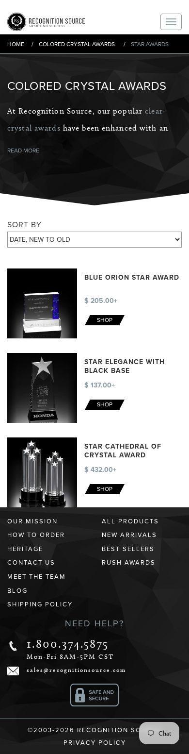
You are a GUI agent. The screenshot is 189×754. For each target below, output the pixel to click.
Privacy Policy (94, 743)
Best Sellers (128, 549)
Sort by (24, 225)
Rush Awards (129, 563)
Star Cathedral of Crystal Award (122, 450)
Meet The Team (36, 577)
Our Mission (32, 521)
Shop (104, 320)
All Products (130, 521)
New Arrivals (129, 535)
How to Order (36, 535)
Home (15, 44)
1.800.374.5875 (68, 644)
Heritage (25, 549)
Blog (17, 591)
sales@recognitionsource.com (76, 669)
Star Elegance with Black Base (124, 366)
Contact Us (31, 563)
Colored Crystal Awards (77, 44)
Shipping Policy (40, 604)
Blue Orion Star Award (131, 277)
